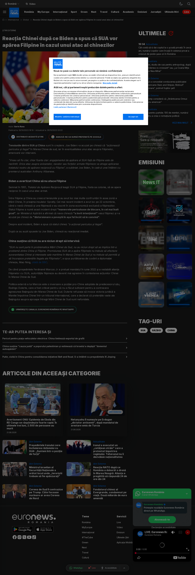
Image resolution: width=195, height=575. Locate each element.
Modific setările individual (67, 117)
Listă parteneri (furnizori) (65, 107)
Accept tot (133, 117)
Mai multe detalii (110, 83)
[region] (98, 91)
